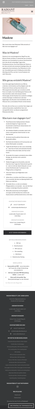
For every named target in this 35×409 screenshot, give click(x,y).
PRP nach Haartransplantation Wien (17, 354)
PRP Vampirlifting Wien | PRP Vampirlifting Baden (17, 346)
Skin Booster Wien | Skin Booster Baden (17, 362)
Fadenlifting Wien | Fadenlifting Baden (17, 378)
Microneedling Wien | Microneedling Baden (17, 349)
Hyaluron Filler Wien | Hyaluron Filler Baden (17, 359)
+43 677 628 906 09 (16, 2)
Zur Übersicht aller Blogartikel (14, 283)
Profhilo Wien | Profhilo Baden (17, 344)
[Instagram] (4, 2)
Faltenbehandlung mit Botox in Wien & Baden (17, 341)
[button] (32, 11)
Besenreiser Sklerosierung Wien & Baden (17, 372)
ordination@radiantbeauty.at (27, 2)
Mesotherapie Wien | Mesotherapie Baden (17, 375)
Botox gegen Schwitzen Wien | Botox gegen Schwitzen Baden (17, 367)
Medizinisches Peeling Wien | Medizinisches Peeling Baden (17, 370)
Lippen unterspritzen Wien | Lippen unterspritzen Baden (17, 365)
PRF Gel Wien (17, 352)
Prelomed (25, 401)
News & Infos (17, 263)
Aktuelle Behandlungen (17, 240)
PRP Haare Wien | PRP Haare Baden (17, 357)
